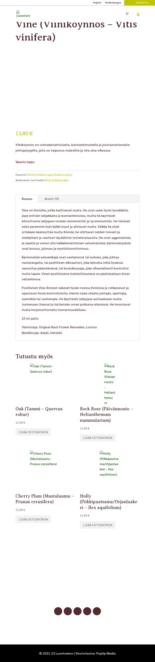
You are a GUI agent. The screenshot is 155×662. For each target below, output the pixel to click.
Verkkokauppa (113, 2)
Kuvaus (27, 198)
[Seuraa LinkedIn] (87, 611)
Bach (48, 180)
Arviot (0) (52, 198)
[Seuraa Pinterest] (77, 611)
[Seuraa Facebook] (58, 611)
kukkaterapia (60, 180)
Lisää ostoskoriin (33, 432)
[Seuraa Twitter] (97, 611)
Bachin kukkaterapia (40, 174)
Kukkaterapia (62, 174)
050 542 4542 (77, 592)
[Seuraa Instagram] (68, 611)
